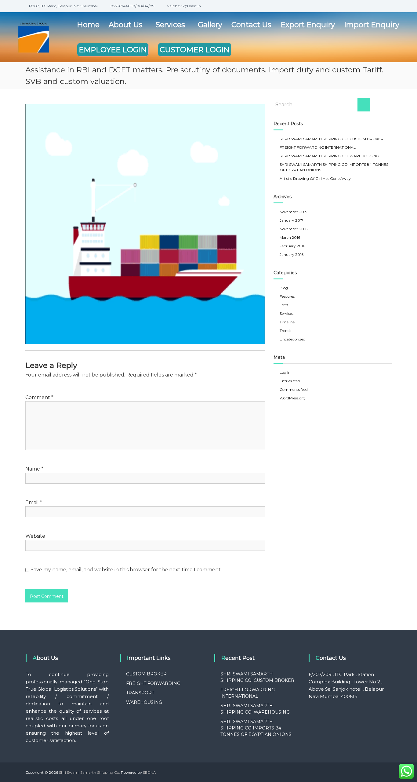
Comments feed (294, 389)
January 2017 (291, 220)
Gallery (210, 24)
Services (170, 24)
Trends (285, 330)
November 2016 (293, 229)
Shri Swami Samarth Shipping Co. (89, 772)
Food (284, 305)
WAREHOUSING (144, 702)
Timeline (287, 322)
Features (287, 296)
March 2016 (290, 237)
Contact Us (251, 24)
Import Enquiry (371, 24)
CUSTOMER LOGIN (195, 49)
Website (35, 536)
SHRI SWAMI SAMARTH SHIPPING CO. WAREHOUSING (329, 156)
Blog (284, 288)
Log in (285, 372)
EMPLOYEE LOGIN (113, 49)
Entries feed (290, 381)
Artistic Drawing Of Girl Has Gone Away (315, 178)
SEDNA (149, 772)
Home (88, 24)
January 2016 (291, 254)
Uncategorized (292, 339)
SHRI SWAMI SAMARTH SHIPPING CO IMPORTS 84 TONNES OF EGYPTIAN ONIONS (256, 728)
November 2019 (293, 211)
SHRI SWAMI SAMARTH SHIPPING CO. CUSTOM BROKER (331, 138)
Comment (39, 397)
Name (34, 469)
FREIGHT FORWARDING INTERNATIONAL (318, 147)
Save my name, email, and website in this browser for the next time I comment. (126, 570)
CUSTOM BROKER (146, 674)
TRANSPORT (140, 693)
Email (33, 502)
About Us (126, 24)
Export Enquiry (308, 24)
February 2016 (292, 246)
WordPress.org (292, 398)
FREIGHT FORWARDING (153, 683)
